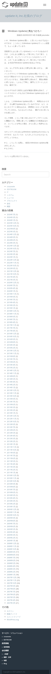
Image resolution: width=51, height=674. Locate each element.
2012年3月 (11, 438)
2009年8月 (11, 521)
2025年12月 (11, 223)
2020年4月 (11, 288)
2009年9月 (11, 518)
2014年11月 (11, 373)
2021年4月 (11, 277)
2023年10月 (11, 248)
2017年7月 (11, 328)
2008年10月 (11, 549)
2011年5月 (11, 461)
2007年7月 (11, 591)
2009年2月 (11, 538)
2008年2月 (11, 572)
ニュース (10, 198)
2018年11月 (11, 314)
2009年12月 (11, 509)
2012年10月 (11, 421)
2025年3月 (11, 231)
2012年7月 (11, 427)
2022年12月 (11, 260)
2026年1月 (11, 220)
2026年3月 (11, 217)
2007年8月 (11, 589)
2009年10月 (11, 515)
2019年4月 (11, 302)
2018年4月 (11, 322)
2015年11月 (11, 353)
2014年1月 (11, 387)
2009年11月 (11, 512)
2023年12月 (11, 245)
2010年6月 (11, 492)
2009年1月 (11, 540)
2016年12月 (11, 333)
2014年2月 (11, 384)
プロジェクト (12, 200)
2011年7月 (11, 455)
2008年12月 (11, 543)
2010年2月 (11, 504)
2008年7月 (11, 557)
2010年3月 (11, 501)
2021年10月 (11, 274)
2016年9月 (11, 339)
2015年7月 (11, 359)
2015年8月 (11, 356)
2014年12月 (11, 370)
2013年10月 (11, 396)
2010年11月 (11, 478)
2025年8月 (11, 228)
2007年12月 (11, 577)
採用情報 (7, 647)
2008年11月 (11, 546)
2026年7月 (11, 214)
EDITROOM (11, 189)
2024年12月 (11, 234)
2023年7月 (11, 251)
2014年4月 (11, 382)
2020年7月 (11, 285)
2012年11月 (11, 418)
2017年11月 (11, 325)
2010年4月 (11, 498)
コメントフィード (14, 617)
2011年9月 (11, 452)
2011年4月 (11, 464)
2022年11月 (11, 262)
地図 (5, 660)
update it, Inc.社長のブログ (23, 16)
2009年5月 (11, 529)
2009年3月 (11, 535)
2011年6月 (11, 458)
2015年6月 (11, 362)
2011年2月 (11, 469)
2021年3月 (11, 280)
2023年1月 (11, 257)
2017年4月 (11, 331)
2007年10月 (11, 583)
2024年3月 (11, 243)
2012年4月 (11, 435)
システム (10, 195)
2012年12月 (11, 416)
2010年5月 (11, 495)
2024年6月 (11, 240)
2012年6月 (11, 430)
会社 (8, 203)
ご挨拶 (6, 654)
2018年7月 (11, 319)
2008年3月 (11, 569)
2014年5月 (11, 379)
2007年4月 (11, 600)
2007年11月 (11, 580)
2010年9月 (11, 484)
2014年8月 (11, 376)
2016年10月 (11, 336)
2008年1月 (11, 574)
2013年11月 (11, 393)
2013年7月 (11, 401)
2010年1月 (11, 506)
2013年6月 (11, 404)
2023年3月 (11, 254)
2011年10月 (11, 450)
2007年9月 (11, 586)
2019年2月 (11, 305)
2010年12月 (11, 475)
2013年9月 (11, 399)
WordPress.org (13, 619)
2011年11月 (11, 447)
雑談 (8, 206)
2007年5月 (11, 597)
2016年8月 (11, 342)
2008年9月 (11, 552)
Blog (5, 664)
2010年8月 (11, 486)
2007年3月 (11, 603)
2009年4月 (11, 532)
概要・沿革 (7, 657)
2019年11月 (11, 294)
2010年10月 (11, 481)
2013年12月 (11, 390)
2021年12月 (11, 271)
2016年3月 (11, 345)
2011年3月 (11, 467)
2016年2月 (11, 348)
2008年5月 (11, 563)
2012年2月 (11, 441)
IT (7, 192)
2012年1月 (11, 444)
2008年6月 (11, 560)
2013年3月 (11, 407)
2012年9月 (11, 424)
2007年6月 (11, 594)
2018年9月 (11, 316)
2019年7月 (11, 299)
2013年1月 (11, 413)
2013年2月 (11, 410)
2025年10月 (11, 226)
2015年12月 (11, 350)
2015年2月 (11, 367)
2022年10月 (11, 265)
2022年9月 (11, 268)
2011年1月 (11, 472)
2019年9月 (11, 297)
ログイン (10, 611)
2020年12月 (11, 282)
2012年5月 (11, 433)
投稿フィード (12, 614)
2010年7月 (11, 489)
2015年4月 (11, 365)
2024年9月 (11, 237)
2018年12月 (11, 311)
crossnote (11, 186)
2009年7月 (11, 523)
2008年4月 (11, 566)
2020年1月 (11, 291)
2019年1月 (11, 308)
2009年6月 (11, 526)
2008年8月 (11, 555)
